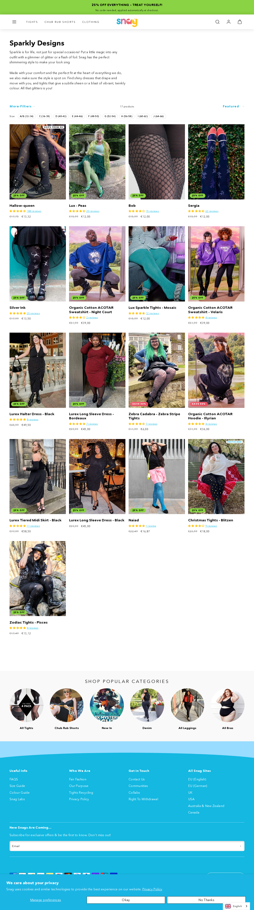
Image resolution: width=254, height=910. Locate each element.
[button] (14, 22)
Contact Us (137, 779)
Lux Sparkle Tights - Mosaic (152, 307)
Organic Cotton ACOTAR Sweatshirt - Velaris (210, 309)
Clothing (91, 21)
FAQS (14, 779)
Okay (126, 900)
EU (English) (197, 779)
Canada (193, 812)
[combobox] (236, 906)
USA (191, 799)
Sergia (193, 205)
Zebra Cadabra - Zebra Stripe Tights (154, 416)
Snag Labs (17, 799)
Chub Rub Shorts (60, 21)
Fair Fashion (77, 779)
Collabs (134, 792)
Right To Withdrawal (143, 799)
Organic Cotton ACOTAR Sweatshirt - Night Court (91, 309)
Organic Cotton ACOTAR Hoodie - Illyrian (210, 416)
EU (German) (197, 786)
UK (190, 792)
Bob (132, 205)
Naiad (134, 520)
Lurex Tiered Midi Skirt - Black (36, 520)
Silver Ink (18, 307)
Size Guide (17, 786)
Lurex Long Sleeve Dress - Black (96, 520)
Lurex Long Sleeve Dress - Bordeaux (91, 416)
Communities (138, 786)
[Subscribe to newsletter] (240, 846)
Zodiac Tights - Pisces (29, 622)
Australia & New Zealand (206, 806)
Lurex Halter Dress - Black (32, 414)
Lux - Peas (77, 205)
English (237, 906)
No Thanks (206, 900)
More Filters (21, 106)
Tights (32, 21)
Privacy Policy (152, 889)
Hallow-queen (22, 205)
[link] (228, 22)
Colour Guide (20, 792)
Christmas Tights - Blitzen (210, 520)
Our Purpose (79, 786)
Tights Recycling (81, 792)
